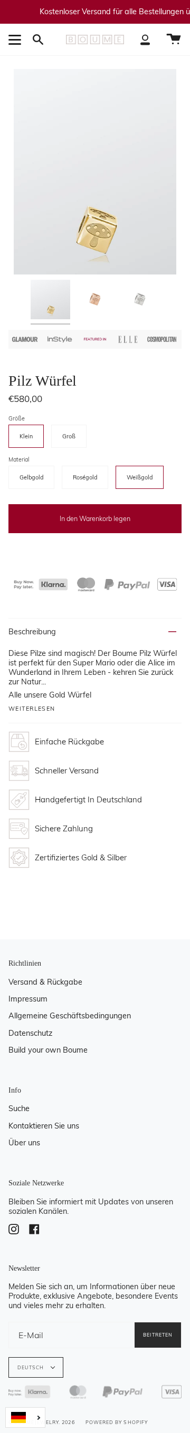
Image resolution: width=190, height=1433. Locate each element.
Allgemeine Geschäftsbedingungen (69, 1015)
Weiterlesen (31, 709)
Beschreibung (32, 631)
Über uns (24, 1142)
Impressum (28, 999)
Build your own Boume (48, 1050)
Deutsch (31, 1367)
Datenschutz (30, 1033)
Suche (19, 1108)
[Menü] (16, 39)
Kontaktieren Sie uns (43, 1126)
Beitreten (158, 1335)
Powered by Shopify (117, 1422)
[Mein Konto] (145, 39)
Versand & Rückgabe (45, 982)
